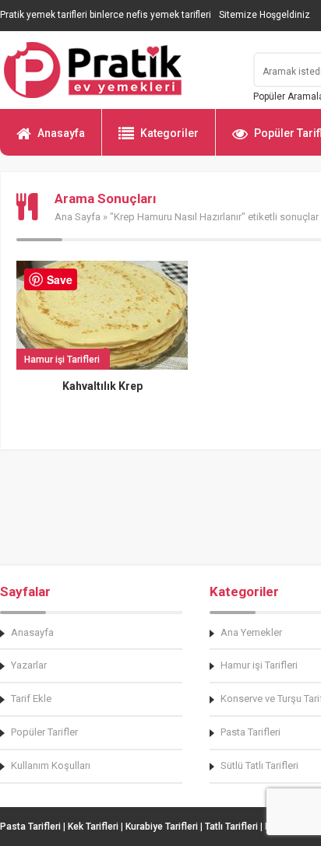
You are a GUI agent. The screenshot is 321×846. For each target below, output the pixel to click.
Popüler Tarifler (44, 732)
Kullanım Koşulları (50, 765)
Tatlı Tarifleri (231, 826)
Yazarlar (29, 665)
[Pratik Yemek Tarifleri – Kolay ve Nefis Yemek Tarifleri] (117, 70)
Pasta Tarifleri (30, 826)
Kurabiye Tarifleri (161, 826)
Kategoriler (169, 133)
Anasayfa (61, 133)
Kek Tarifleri (93, 826)
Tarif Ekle (31, 698)
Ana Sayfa (78, 217)
